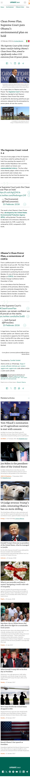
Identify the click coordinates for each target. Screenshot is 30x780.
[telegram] (27, 772)
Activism (3, 558)
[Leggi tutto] (28, 398)
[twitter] (6, 772)
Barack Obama (21, 382)
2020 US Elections (6, 476)
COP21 (10, 276)
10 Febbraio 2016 (11, 204)
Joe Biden (3, 439)
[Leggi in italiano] (27, 41)
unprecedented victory (9, 168)
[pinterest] (10, 772)
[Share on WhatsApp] (19, 63)
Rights (2, 599)
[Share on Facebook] (7, 63)
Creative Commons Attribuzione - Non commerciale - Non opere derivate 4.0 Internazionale (14, 377)
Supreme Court (14, 92)
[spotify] (13, 772)
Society (3, 682)
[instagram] (20, 772)
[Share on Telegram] (23, 63)
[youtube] (17, 772)
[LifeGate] (15, 2)
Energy (3, 518)
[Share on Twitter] (11, 63)
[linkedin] (24, 772)
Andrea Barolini (18, 41)
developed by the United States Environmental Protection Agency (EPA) (14, 215)
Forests (3, 645)
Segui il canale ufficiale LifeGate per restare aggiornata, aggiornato (13, 366)
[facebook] (3, 772)
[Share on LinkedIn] (15, 63)
